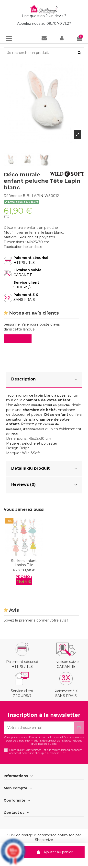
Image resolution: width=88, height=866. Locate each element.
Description (23, 379)
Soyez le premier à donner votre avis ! (36, 620)
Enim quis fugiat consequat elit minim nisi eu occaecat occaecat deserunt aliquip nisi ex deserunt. (45, 751)
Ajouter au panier (58, 852)
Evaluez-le (18, 338)
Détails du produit (30, 468)
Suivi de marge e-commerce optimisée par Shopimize (44, 837)
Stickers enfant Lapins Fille (24, 563)
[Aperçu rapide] (23, 554)
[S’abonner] (79, 728)
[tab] (44, 380)
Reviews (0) (23, 484)
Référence (13, 196)
